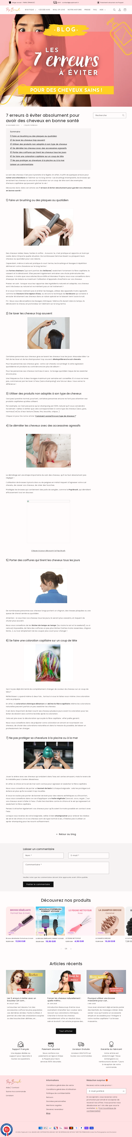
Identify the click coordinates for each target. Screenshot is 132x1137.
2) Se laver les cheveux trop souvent (27, 140)
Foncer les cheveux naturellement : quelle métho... (64, 999)
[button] (30, 9)
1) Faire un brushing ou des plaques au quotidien (33, 136)
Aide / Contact (12, 1087)
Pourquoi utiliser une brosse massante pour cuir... (101, 999)
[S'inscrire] (123, 1091)
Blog (48, 1113)
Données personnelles (56, 1101)
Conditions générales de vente (60, 1085)
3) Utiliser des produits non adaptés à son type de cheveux (38, 144)
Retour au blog (67, 834)
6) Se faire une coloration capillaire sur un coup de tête (37, 156)
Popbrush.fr (25, 1132)
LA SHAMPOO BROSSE (103, 938)
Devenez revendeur (54, 1109)
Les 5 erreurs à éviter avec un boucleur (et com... (21, 999)
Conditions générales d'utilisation (61, 1089)
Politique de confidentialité (58, 1093)
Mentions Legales (54, 1105)
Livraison (10, 1095)
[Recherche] (123, 115)
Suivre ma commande (16, 1091)
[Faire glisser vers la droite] (71, 949)
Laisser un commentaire (21, 164)
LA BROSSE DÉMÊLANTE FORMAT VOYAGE (50, 938)
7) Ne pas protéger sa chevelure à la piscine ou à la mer (37, 160)
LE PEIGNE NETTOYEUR (73, 938)
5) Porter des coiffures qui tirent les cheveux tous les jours (38, 152)
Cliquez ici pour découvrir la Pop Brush (48, 550)
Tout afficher (66, 1031)
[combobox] (109, 115)
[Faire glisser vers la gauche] (61, 949)
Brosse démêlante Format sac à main (19, 938)
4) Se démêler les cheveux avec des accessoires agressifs (38, 148)
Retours (49, 1097)
